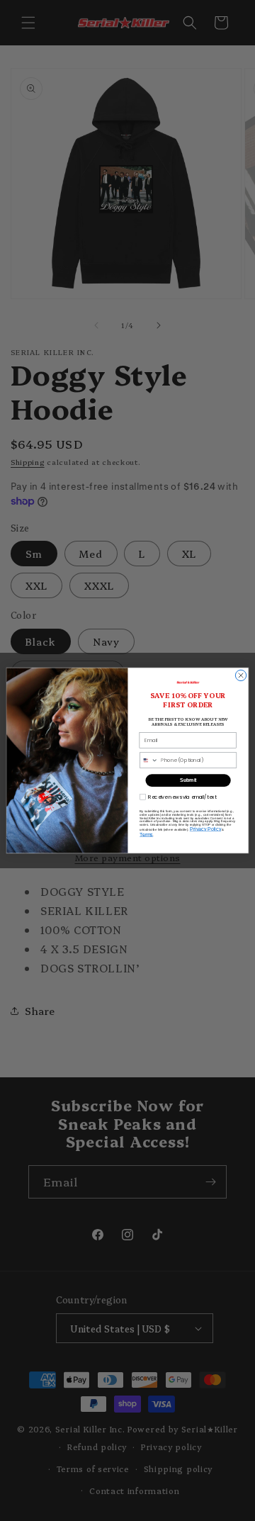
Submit (188, 780)
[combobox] (149, 760)
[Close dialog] (240, 675)
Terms (146, 834)
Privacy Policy (205, 828)
